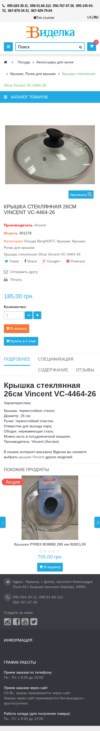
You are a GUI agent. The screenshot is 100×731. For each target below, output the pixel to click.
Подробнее (17, 359)
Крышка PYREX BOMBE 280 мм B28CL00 (50, 544)
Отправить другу (24, 272)
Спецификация (56, 359)
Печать (16, 279)
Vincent (40, 225)
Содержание (53, 370)
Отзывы (85, 370)
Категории (13, 241)
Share (31, 261)
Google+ (53, 261)
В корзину (52, 567)
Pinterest (77, 261)
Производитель (18, 225)
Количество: (15, 307)
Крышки (63, 241)
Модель (11, 233)
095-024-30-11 (25, 597)
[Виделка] (50, 32)
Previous (3, 522)
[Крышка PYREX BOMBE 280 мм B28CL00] (50, 507)
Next (97, 522)
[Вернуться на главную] (5, 62)
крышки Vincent (31, 457)
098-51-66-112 (51, 597)
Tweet (13, 261)
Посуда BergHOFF (39, 241)
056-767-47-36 (25, 602)
